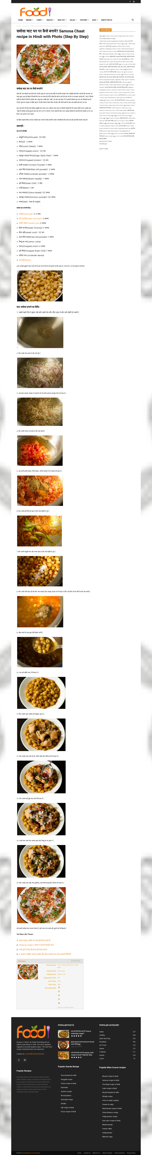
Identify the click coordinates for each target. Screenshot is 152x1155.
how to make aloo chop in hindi (118, 102)
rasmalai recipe (33, 1092)
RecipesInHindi (26, 1153)
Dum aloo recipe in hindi (111, 1120)
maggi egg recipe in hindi (106, 100)
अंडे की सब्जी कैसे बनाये (120, 100)
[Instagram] (133, 1)
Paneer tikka (107, 1128)
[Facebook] (130, 1)
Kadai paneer (107, 1132)
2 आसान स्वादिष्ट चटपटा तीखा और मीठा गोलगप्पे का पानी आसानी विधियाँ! (45, 954)
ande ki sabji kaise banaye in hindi (113, 131)
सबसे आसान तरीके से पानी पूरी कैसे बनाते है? (35, 940)
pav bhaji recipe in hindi (25, 1077)
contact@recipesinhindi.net (34, 1054)
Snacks (50, 20)
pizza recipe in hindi (23, 1082)
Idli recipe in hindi (67, 1107)
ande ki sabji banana (115, 85)
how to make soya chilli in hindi (113, 105)
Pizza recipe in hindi (68, 1111)
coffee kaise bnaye (121, 110)
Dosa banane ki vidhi (68, 1075)
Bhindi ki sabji (107, 1136)
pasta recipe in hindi (39, 1089)
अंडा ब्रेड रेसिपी (122, 126)
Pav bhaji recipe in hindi (111, 1084)
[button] (132, 20)
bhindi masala (32, 1087)
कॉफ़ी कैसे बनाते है (124, 118)
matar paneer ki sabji (109, 38)
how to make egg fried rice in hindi (113, 133)
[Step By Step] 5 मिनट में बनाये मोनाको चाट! (36, 945)
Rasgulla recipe (66, 1079)
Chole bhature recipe (110, 1112)
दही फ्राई (126, 133)
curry (39, 20)
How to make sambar (110, 1100)
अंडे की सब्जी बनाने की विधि (110, 87)
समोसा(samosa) (25, 214)
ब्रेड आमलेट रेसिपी (109, 120)
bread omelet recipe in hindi (125, 90)
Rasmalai (64, 1087)
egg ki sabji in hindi (129, 105)
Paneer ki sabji (107, 1104)
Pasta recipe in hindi (68, 1083)
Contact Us (87, 1153)
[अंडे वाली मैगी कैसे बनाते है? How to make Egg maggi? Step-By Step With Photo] (63, 1034)
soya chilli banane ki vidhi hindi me (114, 97)
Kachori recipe (66, 1091)
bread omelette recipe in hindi (108, 95)
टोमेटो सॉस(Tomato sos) (29, 223)
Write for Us (106, 20)
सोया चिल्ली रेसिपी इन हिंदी (128, 136)
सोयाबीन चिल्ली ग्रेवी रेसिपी (105, 108)
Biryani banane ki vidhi (110, 1092)
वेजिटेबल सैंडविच (102, 138)
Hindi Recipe (103, 144)
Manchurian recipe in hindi (112, 1108)
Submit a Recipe (107, 1153)
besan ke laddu (38, 1077)
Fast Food (26, 26)
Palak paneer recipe (109, 1116)
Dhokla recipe (107, 1096)
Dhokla (63, 1103)
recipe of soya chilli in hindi (126, 92)
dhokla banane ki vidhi (38, 1082)
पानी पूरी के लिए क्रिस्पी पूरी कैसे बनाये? (33, 949)
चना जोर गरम (129, 97)
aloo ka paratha (42, 1087)
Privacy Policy (131, 1153)
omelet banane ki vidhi (118, 108)
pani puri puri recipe (105, 141)
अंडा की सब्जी (121, 95)
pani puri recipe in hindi (120, 41)
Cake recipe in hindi (109, 1088)
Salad (72, 20)
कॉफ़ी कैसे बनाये (130, 110)
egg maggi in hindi (120, 123)
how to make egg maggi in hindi (112, 115)
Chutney (83, 20)
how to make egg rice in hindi (113, 136)
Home (20, 20)
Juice (94, 20)
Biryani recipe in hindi (110, 1076)
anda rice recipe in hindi (121, 120)
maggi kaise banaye (108, 123)
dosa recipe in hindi (44, 1079)
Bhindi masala (107, 1124)
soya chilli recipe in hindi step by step (110, 113)
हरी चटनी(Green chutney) (30, 218)
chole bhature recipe (33, 1084)
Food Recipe (36, 1153)
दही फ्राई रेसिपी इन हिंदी (122, 87)
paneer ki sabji (103, 148)
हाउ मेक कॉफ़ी (129, 123)
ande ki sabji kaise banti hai (122, 128)
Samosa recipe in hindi (110, 1080)
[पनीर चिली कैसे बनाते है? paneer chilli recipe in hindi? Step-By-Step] (63, 1055)
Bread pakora (66, 1095)
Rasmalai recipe (67, 1099)
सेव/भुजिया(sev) (25, 260)
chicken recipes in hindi (29, 1079)
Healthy (61, 20)
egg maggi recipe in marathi (111, 118)
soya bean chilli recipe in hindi (108, 92)
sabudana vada (22, 1092)
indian (28, 20)
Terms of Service (119, 1153)
